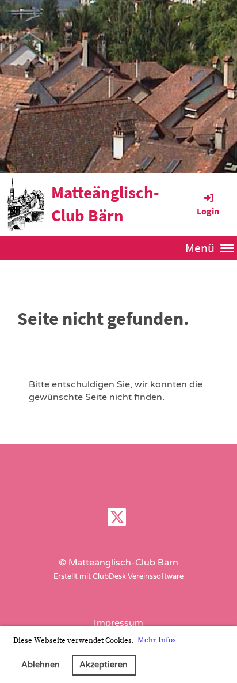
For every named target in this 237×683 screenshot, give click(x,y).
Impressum (118, 623)
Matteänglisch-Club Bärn (105, 204)
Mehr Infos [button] (156, 639)
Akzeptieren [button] (103, 665)
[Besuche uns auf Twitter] (117, 520)
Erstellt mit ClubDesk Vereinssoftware (118, 576)
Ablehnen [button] (40, 665)
